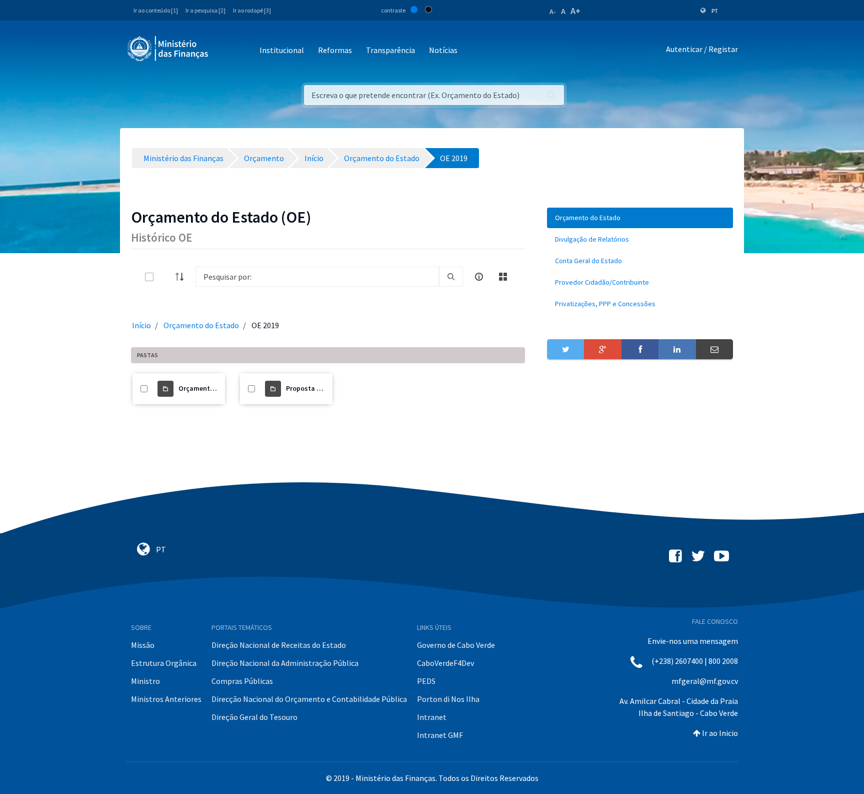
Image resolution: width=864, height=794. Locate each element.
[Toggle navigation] (224, 51)
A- (553, 11)
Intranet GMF (440, 735)
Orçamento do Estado (201, 325)
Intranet (431, 717)
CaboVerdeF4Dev (445, 663)
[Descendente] (182, 277)
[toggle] (166, 277)
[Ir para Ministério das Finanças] (168, 48)
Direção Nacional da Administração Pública (285, 663)
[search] (451, 276)
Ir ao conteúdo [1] (156, 10)
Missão (142, 645)
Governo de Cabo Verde (456, 645)
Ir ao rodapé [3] (252, 10)
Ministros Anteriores (166, 699)
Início (141, 325)
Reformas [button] (335, 50)
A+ (575, 11)
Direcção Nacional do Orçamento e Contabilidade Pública (309, 699)
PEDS (426, 681)
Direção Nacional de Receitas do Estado (279, 645)
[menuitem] (640, 218)
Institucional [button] (282, 50)
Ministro (145, 681)
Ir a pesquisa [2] (206, 10)
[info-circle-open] (479, 277)
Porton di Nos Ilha (448, 699)
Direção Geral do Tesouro (255, 717)
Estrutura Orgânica (163, 663)
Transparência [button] (390, 50)
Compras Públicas (242, 681)
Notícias (443, 50)
